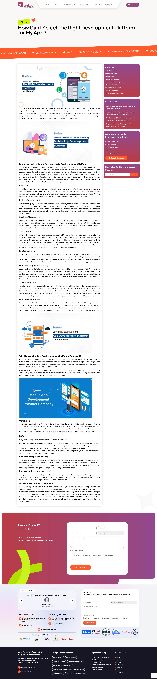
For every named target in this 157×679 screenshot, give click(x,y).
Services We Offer (77, 550)
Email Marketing (110, 76)
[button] (68, 4)
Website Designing (58, 657)
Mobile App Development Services (73, 429)
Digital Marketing (84, 5)
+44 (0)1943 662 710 (57, 623)
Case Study (98, 5)
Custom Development (59, 661)
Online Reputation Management (115, 81)
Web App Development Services (62, 669)
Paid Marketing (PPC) (112, 84)
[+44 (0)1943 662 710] (49, 623)
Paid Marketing (96, 662)
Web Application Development (114, 93)
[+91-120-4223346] (20, 625)
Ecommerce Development (75, 661)
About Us (55, 5)
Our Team (119, 662)
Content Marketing (111, 73)
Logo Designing (80, 673)
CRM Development (58, 673)
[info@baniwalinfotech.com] (39, 629)
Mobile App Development (113, 79)
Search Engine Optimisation (113, 87)
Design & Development (68, 5)
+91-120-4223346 (27, 625)
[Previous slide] (21, 601)
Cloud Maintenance (111, 70)
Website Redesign (71, 657)
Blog (118, 670)
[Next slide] (72, 601)
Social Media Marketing (112, 90)
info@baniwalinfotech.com (48, 629)
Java (68, 259)
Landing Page (70, 673)
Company (119, 660)
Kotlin (65, 259)
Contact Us (120, 672)
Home (47, 5)
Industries (108, 5)
